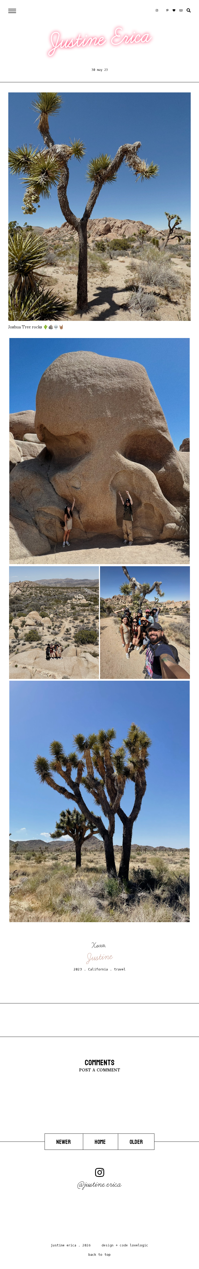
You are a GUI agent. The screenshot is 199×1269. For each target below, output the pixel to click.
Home (100, 1142)
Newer (64, 1142)
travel (120, 969)
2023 (78, 969)
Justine (99, 957)
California (98, 969)
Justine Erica (100, 39)
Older (136, 1142)
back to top (99, 1254)
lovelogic (139, 1245)
